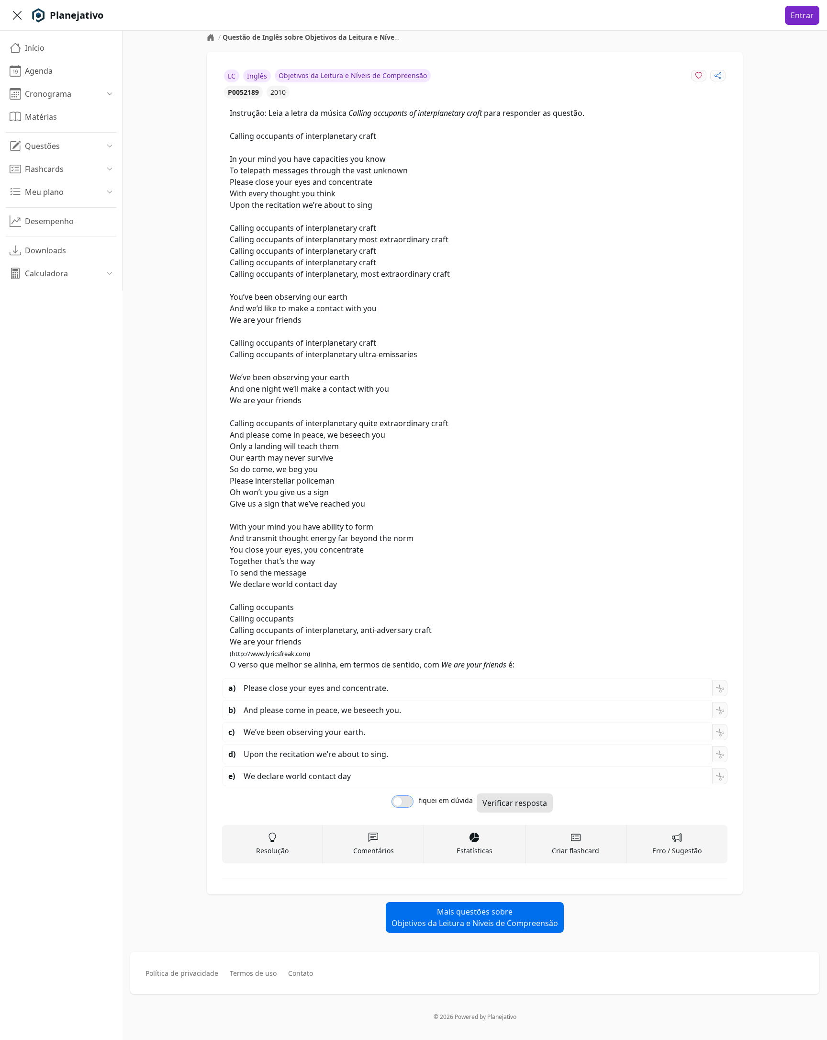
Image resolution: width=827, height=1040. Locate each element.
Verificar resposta (514, 803)
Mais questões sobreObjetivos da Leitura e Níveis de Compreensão (474, 917)
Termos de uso (253, 973)
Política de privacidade (181, 973)
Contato (300, 973)
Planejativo (501, 1017)
